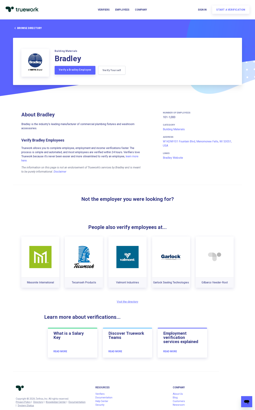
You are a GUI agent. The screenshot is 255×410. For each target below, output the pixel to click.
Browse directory (29, 28)
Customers (179, 401)
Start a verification (230, 9)
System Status (26, 405)
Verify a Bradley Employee (75, 69)
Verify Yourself (112, 70)
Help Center (101, 401)
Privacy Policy (23, 402)
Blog (175, 397)
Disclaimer (60, 171)
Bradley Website (173, 157)
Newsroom (179, 404)
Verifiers (104, 9)
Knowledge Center (56, 402)
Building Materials (174, 129)
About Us (178, 393)
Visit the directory (127, 301)
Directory (38, 402)
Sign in (202, 9)
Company (141, 9)
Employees (122, 9)
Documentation (77, 402)
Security (99, 404)
